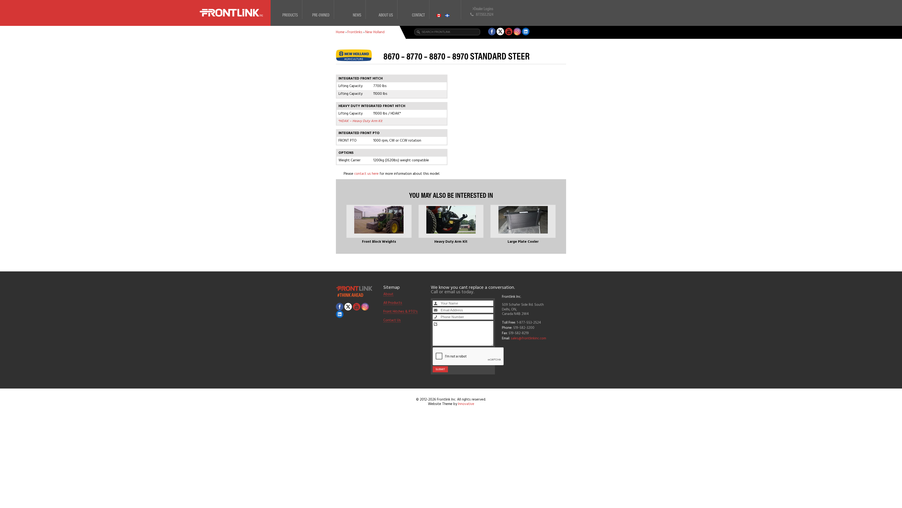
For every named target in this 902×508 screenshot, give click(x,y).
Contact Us (392, 320)
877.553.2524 (484, 14)
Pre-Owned (321, 15)
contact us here (366, 174)
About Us (386, 15)
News (357, 15)
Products (290, 15)
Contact (418, 15)
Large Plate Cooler (523, 242)
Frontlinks (354, 32)
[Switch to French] (449, 9)
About (388, 294)
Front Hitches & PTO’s (400, 312)
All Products (392, 303)
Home (340, 32)
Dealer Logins (483, 8)
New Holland (375, 32)
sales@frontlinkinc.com (528, 338)
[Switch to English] (441, 9)
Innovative (466, 404)
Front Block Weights (379, 242)
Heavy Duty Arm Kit (450, 242)
